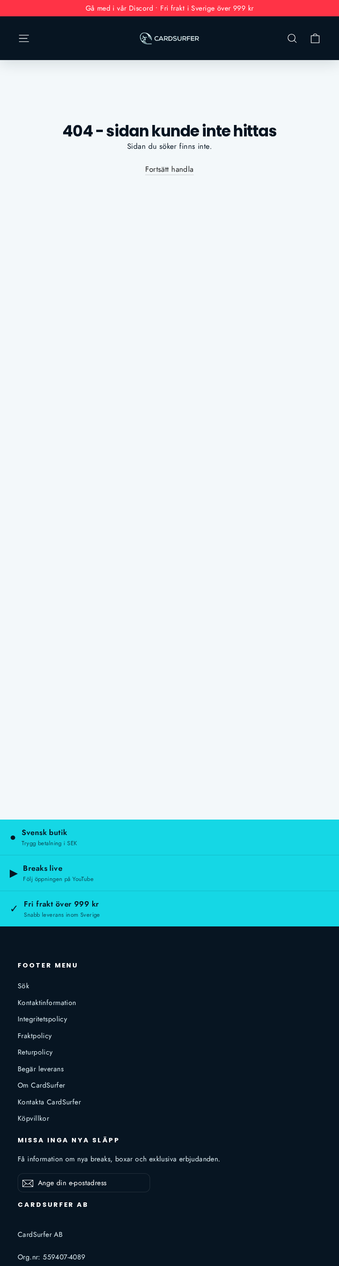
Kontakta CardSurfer (49, 1102)
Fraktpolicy (35, 1036)
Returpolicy (35, 1052)
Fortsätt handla (169, 169)
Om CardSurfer (41, 1085)
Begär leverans (41, 1069)
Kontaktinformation (47, 1003)
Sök (23, 986)
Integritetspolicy (42, 1019)
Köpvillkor (33, 1118)
